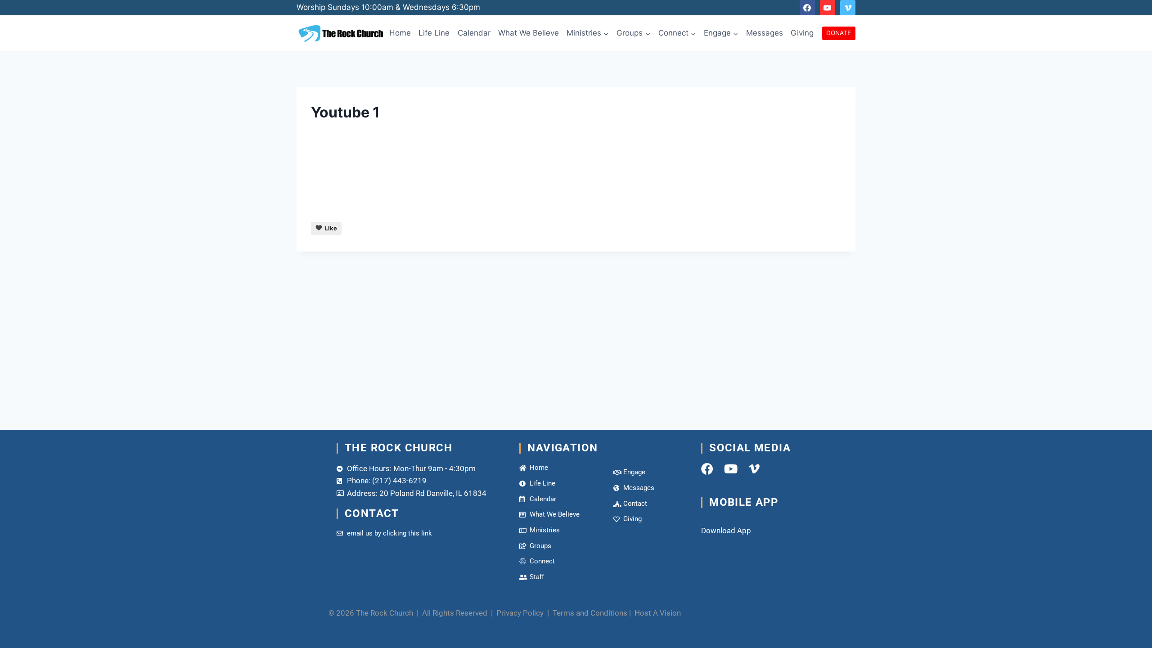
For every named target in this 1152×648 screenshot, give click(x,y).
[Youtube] (730, 469)
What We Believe (528, 32)
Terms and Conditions (590, 612)
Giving (802, 32)
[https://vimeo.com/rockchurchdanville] (847, 7)
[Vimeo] (754, 469)
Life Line (434, 32)
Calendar (474, 32)
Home (400, 32)
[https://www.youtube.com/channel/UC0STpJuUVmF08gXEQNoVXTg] (827, 7)
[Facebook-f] (707, 469)
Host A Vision (657, 612)
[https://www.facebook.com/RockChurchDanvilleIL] (807, 7)
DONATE (838, 32)
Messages (764, 32)
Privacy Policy (520, 612)
